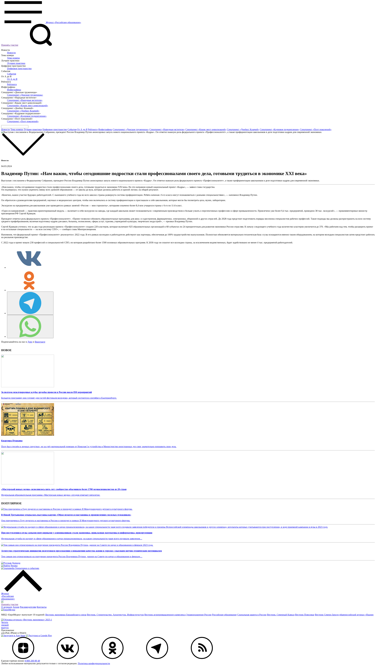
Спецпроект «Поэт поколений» (23, 121)
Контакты (42, 607)
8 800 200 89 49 (32, 661)
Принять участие (9, 45)
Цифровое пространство (19, 68)
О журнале (6, 607)
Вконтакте (40, 342)
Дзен (29, 342)
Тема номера (13, 58)
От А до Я (12, 79)
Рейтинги (12, 84)
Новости (11, 52)
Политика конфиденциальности (94, 663)
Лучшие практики (16, 63)
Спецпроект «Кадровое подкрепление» (27, 116)
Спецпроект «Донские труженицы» (25, 95)
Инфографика (14, 89)
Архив (16, 607)
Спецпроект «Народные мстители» (24, 100)
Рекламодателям (28, 607)
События (11, 74)
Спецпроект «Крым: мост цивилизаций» (27, 105)
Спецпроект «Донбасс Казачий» (23, 111)
